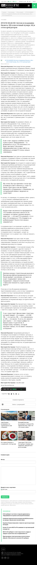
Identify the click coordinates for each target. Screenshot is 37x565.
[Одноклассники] (16, 394)
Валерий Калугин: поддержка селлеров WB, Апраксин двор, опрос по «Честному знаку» (26, 425)
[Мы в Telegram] (8, 558)
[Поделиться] (19, 389)
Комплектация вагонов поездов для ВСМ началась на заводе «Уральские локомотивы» (18, 519)
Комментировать (18, 400)
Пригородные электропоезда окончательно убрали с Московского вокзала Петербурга (16, 537)
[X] (14, 394)
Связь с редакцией (18, 404)
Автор (3, 459)
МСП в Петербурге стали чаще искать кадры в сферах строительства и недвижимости (17, 532)
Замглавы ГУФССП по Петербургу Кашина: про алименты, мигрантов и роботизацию (25, 445)
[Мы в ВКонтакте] (2, 558)
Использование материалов (10, 553)
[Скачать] (21, 389)
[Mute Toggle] (11, 389)
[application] (13, 389)
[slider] (14, 389)
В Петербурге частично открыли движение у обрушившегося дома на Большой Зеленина (16, 514)
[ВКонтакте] (9, 394)
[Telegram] (11, 394)
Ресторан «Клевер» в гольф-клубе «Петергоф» (8, 443)
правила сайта (20, 553)
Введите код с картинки (8, 487)
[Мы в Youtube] (5, 558)
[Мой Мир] (18, 394)
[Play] (2, 389)
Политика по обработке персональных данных (11, 554)
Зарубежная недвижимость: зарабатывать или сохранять (6, 425)
